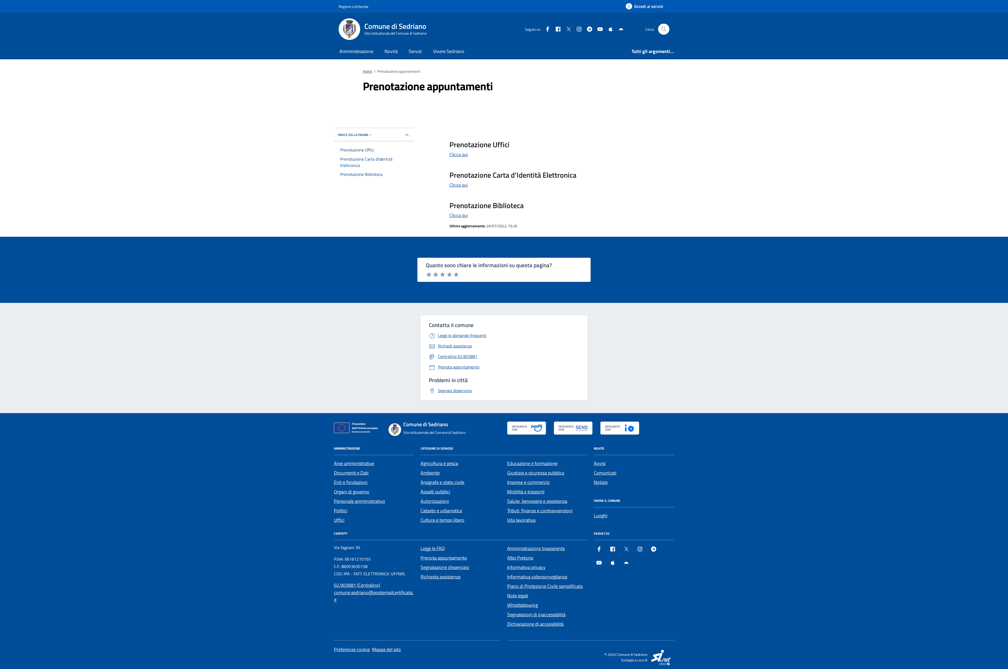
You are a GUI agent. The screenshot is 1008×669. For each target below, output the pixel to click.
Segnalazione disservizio (445, 567)
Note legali (517, 595)
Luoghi (600, 515)
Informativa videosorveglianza (537, 576)
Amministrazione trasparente (536, 548)
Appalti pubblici (435, 491)
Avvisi (600, 463)
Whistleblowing (522, 605)
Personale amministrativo (359, 501)
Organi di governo (351, 491)
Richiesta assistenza (440, 576)
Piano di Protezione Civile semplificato (545, 586)
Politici (340, 510)
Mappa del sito (386, 649)
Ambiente (430, 472)
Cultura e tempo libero (442, 520)
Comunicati (605, 472)
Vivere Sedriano (448, 51)
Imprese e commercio (528, 482)
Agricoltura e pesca (439, 463)
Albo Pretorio (520, 557)
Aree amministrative (354, 463)
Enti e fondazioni (351, 482)
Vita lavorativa (521, 520)
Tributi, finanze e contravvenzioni (540, 510)
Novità (391, 51)
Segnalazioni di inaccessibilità (536, 614)
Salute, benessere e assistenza (537, 501)
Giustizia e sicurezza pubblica (535, 472)
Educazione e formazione (532, 463)
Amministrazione (356, 51)
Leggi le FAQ (433, 548)
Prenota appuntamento (444, 557)
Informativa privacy (526, 567)
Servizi (415, 51)
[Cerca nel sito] (663, 29)
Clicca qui (458, 154)
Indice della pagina (353, 134)
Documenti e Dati (351, 472)
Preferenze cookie (352, 649)
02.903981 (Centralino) (357, 585)
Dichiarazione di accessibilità (535, 624)
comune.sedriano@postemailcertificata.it (373, 596)
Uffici (339, 520)
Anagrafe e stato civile (442, 482)
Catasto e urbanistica (441, 510)
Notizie (601, 482)
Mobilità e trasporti (525, 491)
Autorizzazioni (435, 501)
